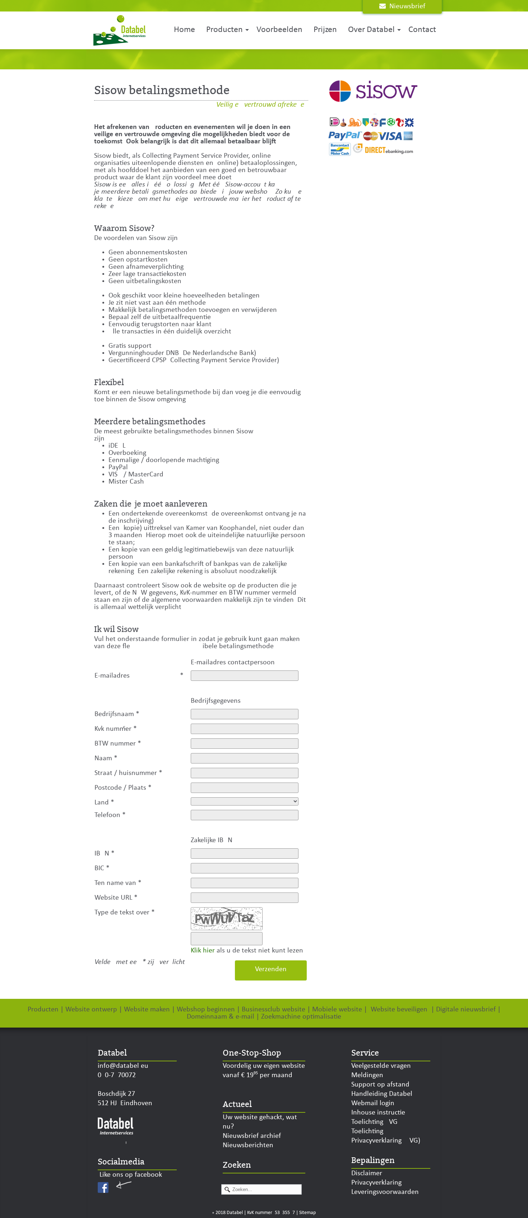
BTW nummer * (117, 743)
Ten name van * (118, 883)
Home (184, 30)
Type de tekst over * (124, 912)
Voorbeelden (279, 30)
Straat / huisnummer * (128, 773)
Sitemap (307, 1212)
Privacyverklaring (376, 1182)
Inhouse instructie (378, 1112)
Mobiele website (337, 1009)
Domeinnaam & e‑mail (220, 1016)
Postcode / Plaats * (123, 788)
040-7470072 (117, 1075)
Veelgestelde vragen (381, 1066)
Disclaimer (366, 1173)
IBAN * (104, 853)
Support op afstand (380, 1084)
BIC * (102, 868)
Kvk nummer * (115, 729)
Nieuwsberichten (248, 1145)
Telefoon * (110, 815)
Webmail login (372, 1103)
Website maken (147, 1009)
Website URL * (116, 897)
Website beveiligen (399, 1009)
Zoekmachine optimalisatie (301, 1016)
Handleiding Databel (381, 1094)
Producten (224, 30)
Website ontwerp (91, 1009)
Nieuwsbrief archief (252, 1136)
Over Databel (371, 30)
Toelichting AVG (374, 1122)
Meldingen (367, 1075)
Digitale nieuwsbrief (466, 1009)
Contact (422, 30)
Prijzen (325, 30)
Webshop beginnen (206, 1009)
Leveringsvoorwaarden (385, 1192)
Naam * (105, 758)
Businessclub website (273, 1009)
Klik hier (203, 950)
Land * (104, 802)
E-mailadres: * (139, 675)
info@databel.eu (123, 1066)
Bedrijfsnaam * (116, 714)
